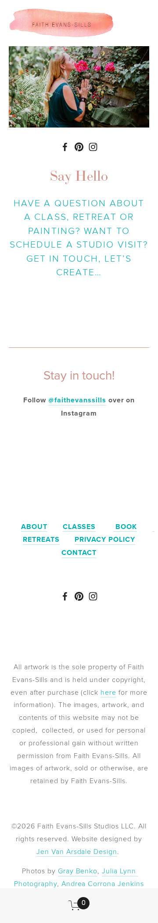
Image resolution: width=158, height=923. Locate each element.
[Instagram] (93, 146)
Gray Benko (78, 871)
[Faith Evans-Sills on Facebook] (65, 146)
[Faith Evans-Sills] (79, 146)
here (108, 692)
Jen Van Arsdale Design (76, 851)
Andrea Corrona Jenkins (102, 883)
